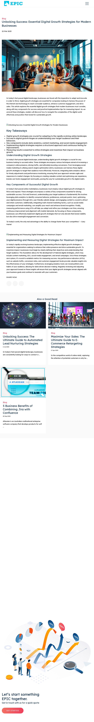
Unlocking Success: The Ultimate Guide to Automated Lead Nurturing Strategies (22, 340)
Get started (12, 711)
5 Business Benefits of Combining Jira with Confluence (17, 409)
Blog (4, 18)
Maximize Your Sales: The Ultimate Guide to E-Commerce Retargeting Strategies (68, 342)
